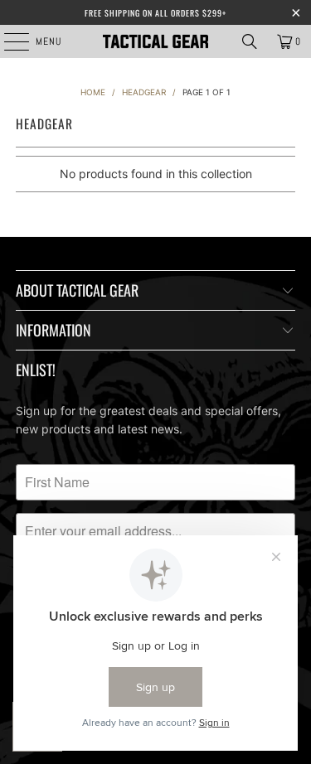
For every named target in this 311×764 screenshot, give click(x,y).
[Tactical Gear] (156, 41)
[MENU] (8, 41)
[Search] (249, 41)
